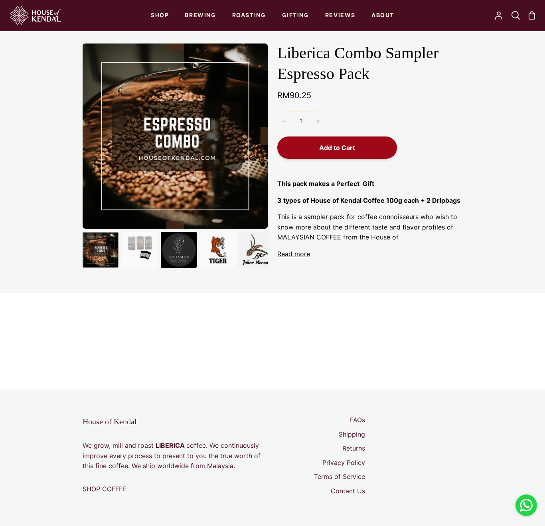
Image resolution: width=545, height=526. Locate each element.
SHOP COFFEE (105, 489)
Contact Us (348, 491)
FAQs (357, 420)
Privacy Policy (343, 463)
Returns (353, 448)
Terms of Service (339, 477)
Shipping (352, 434)
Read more (293, 254)
